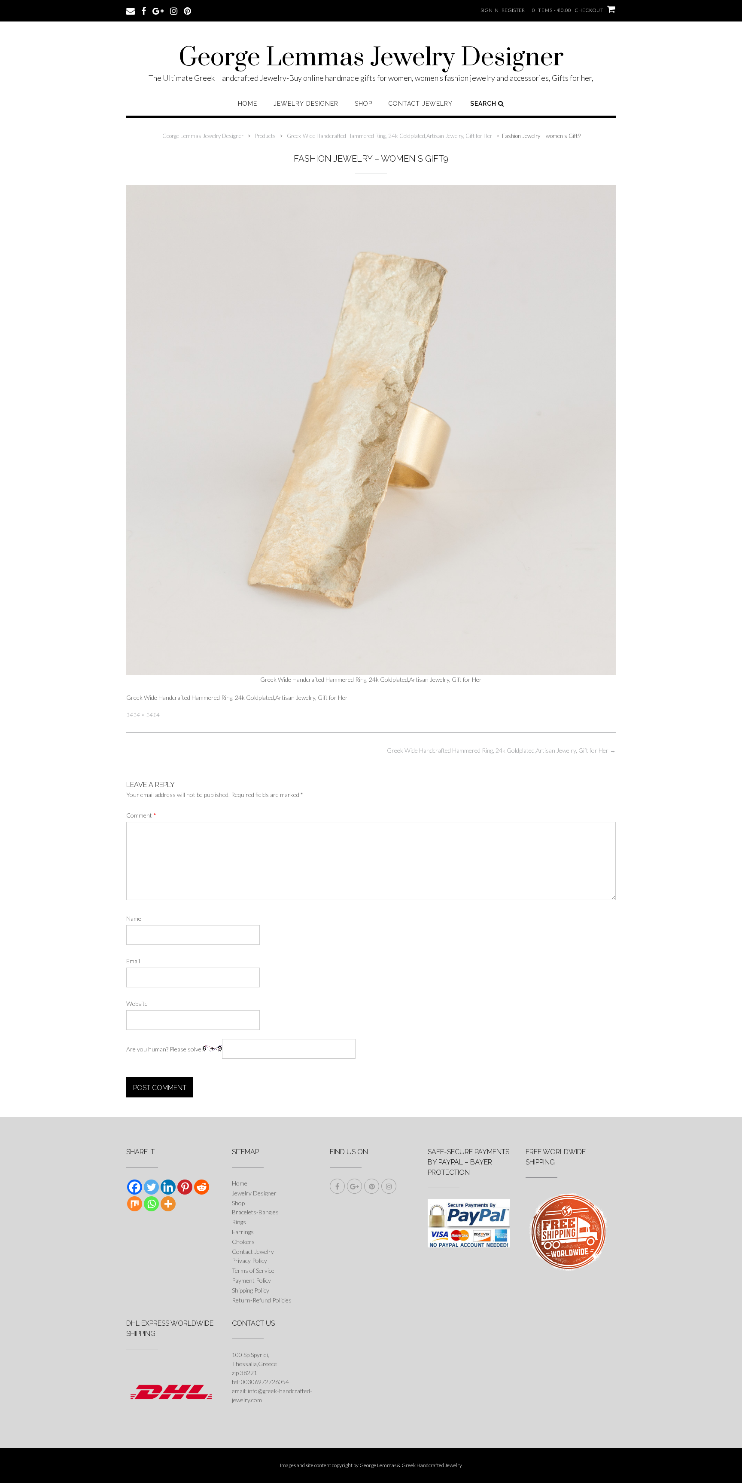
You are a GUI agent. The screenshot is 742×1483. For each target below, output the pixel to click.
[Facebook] (134, 1187)
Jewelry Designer (306, 103)
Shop (363, 103)
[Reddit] (201, 1187)
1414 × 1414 (143, 714)
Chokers (243, 1241)
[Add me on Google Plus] (158, 10)
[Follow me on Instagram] (173, 10)
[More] (168, 1203)
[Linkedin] (168, 1187)
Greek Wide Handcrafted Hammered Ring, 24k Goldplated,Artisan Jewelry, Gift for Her (501, 750)
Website (137, 1003)
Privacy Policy (249, 1260)
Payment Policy (251, 1280)
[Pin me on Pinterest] (187, 10)
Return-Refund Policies (262, 1300)
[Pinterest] (184, 1187)
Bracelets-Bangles (255, 1212)
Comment (141, 815)
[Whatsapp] (151, 1203)
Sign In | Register (502, 10)
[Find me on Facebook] (143, 10)
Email (133, 961)
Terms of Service (253, 1270)
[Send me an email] (130, 10)
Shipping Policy (250, 1290)
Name (133, 918)
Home (247, 103)
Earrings (243, 1231)
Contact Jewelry (421, 103)
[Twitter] (151, 1187)
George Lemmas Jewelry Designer (371, 58)
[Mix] (134, 1203)
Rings (239, 1222)
